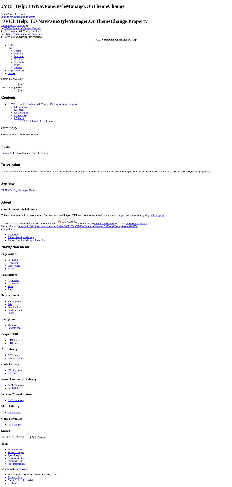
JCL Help (12, 373)
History (11, 268)
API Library (14, 355)
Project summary (16, 70)
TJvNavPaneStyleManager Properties (23, 34)
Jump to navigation (10, 16)
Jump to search (27, 16)
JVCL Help (13, 234)
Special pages (14, 455)
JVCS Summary (16, 400)
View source (14, 265)
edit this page (157, 215)
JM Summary (14, 412)
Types (17, 65)
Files (10, 48)
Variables (18, 59)
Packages (12, 45)
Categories (6, 229)
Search (5, 430)
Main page (13, 325)
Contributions (14, 307)
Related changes (16, 452)
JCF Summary (15, 424)
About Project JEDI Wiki (20, 480)
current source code (104, 223)
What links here (15, 449)
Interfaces (19, 53)
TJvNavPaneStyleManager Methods (22, 28)
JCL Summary (15, 370)
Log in (11, 313)
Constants (19, 62)
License (11, 73)
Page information (16, 463)
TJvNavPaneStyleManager (14, 25)
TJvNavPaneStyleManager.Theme (18, 190)
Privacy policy (15, 477)
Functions (19, 56)
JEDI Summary (15, 340)
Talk (10, 304)
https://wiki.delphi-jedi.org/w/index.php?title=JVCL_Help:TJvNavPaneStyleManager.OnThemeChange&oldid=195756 (77, 226)
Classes (17, 50)
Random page (14, 328)
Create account (15, 310)
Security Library (16, 358)
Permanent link (15, 461)
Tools (10, 289)
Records (18, 67)
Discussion (13, 263)
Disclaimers (13, 483)
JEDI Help (13, 343)
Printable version (16, 458)
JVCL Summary (16, 385)
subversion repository (136, 223)
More (10, 286)
